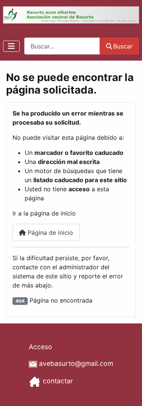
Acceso (40, 347)
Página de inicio (49, 232)
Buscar (123, 46)
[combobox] (62, 46)
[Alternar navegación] (11, 46)
